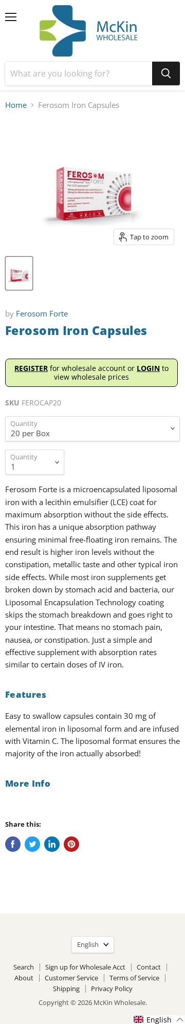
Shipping (66, 988)
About (23, 977)
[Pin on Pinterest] (71, 844)
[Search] (166, 73)
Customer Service (71, 977)
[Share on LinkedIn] (52, 844)
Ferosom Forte (42, 313)
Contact (149, 967)
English (88, 944)
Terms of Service (134, 977)
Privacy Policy (112, 988)
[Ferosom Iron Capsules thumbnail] (19, 273)
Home (16, 105)
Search (23, 967)
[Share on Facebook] (13, 844)
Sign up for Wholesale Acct (85, 967)
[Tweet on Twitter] (32, 844)
